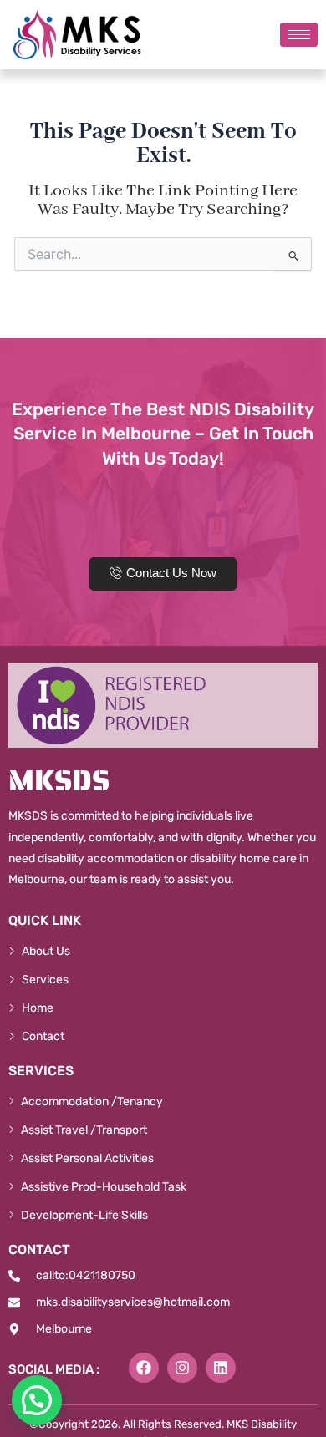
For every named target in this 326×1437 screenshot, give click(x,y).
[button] (37, 1400)
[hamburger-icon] (299, 35)
